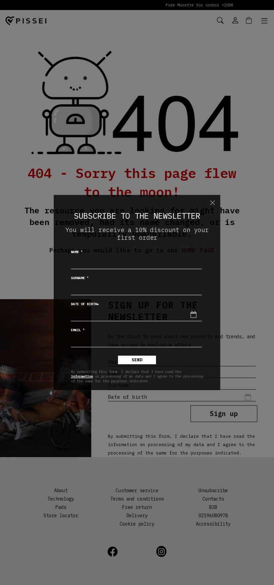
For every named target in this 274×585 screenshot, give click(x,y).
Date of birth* (85, 304)
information (82, 376)
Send (137, 360)
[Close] (213, 203)
